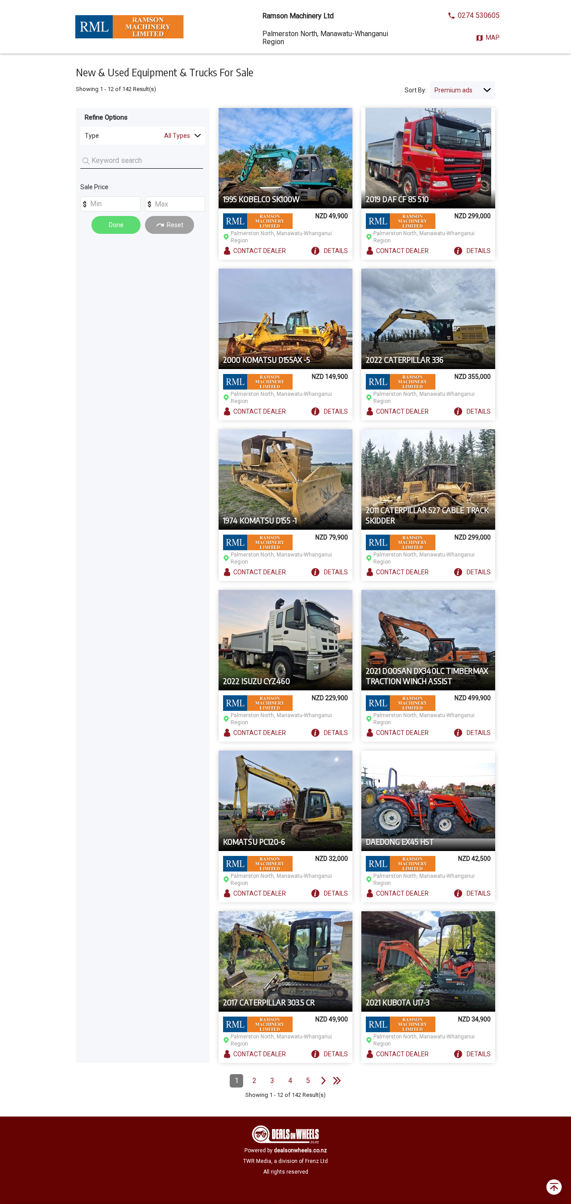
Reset (175, 224)
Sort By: (415, 90)
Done (116, 224)
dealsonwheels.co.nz (300, 1150)
